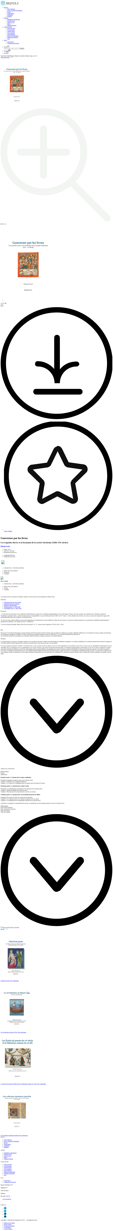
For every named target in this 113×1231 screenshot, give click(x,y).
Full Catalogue (11, 9)
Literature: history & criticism (11, 604)
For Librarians (11, 30)
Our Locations (11, 33)
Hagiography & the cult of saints (12, 602)
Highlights (10, 15)
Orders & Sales (11, 28)
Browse (6, 7)
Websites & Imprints (12, 37)
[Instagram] (5, 1214)
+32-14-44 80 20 (6, 1199)
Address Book (11, 31)
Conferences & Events (13, 43)
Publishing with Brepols (13, 19)
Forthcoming (10, 13)
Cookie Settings (8, 1229)
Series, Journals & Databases (14, 10)
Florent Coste (5, 546)
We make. (9, 1223)
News (5, 40)
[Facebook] (5, 1209)
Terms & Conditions (9, 1226)
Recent (9, 12)
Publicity (9, 16)
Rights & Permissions (13, 36)
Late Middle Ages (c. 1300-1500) (12, 608)
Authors (6, 18)
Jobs (8, 39)
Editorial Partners (11, 25)
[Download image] (56, 418)
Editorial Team (11, 21)
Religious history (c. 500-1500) (12, 607)
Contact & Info (8, 27)
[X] (5, 1211)
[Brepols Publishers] (9, 4)
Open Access (10, 22)
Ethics (9, 24)
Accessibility (7, 1227)
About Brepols (11, 34)
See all (2, 929)
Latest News (10, 42)
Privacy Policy (8, 1224)
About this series (5, 57)
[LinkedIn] (5, 1217)
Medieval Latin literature (10, 605)
